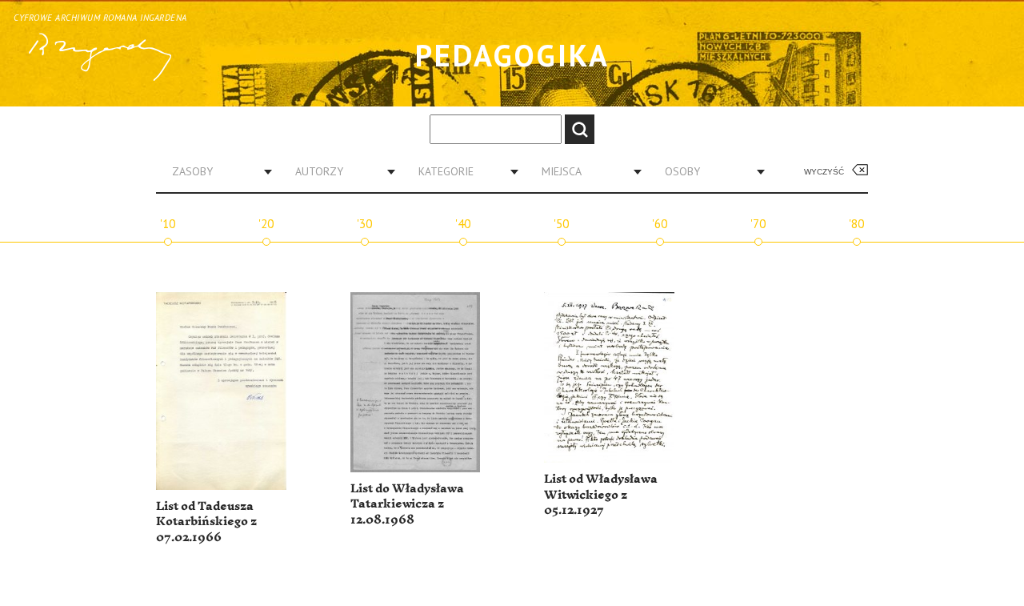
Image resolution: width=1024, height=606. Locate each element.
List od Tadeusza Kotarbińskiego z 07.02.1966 (206, 522)
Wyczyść (824, 171)
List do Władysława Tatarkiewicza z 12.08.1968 (407, 504)
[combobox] (216, 171)
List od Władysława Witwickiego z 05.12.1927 (601, 494)
